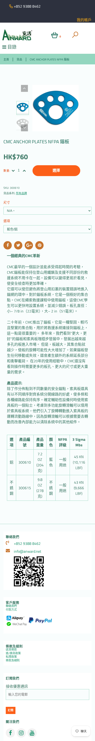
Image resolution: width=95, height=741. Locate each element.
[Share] (7, 245)
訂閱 (10, 710)
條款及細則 (13, 660)
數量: (7, 170)
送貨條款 (11, 649)
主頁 (6, 59)
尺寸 (6, 202)
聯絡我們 (11, 606)
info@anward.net (27, 551)
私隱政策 (11, 656)
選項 (6, 220)
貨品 (19, 59)
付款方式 (11, 609)
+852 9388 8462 (27, 543)
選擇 (56, 170)
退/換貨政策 (13, 653)
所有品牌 (21, 193)
